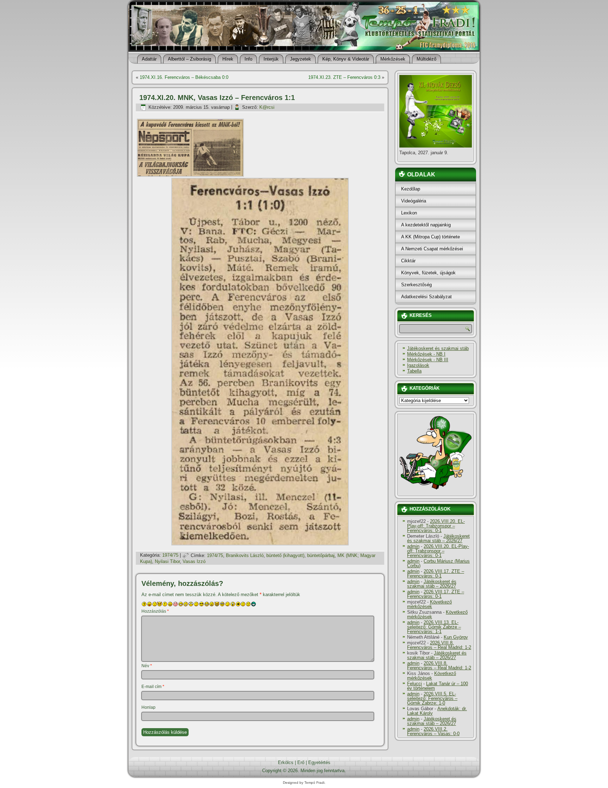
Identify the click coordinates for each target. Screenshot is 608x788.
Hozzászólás (155, 611)
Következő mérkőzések (429, 604)
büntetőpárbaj (321, 555)
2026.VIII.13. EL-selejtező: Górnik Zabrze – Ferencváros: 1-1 (434, 627)
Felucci (414, 683)
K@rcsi (266, 107)
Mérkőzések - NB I (426, 354)
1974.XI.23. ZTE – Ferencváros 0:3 (344, 77)
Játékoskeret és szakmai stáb (438, 348)
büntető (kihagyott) (285, 555)
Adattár (149, 59)
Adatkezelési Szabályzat (426, 296)
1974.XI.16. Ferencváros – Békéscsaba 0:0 (184, 77)
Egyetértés (319, 762)
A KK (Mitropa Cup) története (430, 236)
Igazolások (418, 365)
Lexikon (409, 212)
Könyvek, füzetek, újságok (428, 272)
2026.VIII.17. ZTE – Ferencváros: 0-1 (435, 574)
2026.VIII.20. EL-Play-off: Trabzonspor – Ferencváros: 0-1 (436, 526)
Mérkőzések (392, 59)
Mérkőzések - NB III (427, 359)
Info (248, 59)
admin (413, 546)
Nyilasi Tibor (167, 561)
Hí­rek (227, 59)
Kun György (456, 637)
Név (146, 665)
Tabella (414, 371)
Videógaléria (413, 201)
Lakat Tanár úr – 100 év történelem (437, 686)
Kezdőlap (410, 189)
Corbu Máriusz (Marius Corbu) (438, 563)
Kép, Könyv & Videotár (345, 59)
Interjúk (271, 59)
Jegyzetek (300, 59)
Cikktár (408, 260)
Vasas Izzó (194, 561)
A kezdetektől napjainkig (426, 224)
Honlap (148, 707)
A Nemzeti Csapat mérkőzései (432, 248)
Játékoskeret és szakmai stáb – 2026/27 (438, 538)
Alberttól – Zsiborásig (189, 59)
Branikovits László (245, 555)
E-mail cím (152, 686)
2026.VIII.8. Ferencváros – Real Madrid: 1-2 (439, 645)
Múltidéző (426, 59)
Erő (300, 762)
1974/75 (170, 555)
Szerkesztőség (416, 284)
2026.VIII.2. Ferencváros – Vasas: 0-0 (433, 731)
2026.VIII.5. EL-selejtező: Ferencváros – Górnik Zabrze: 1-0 (432, 698)
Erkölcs (285, 762)
